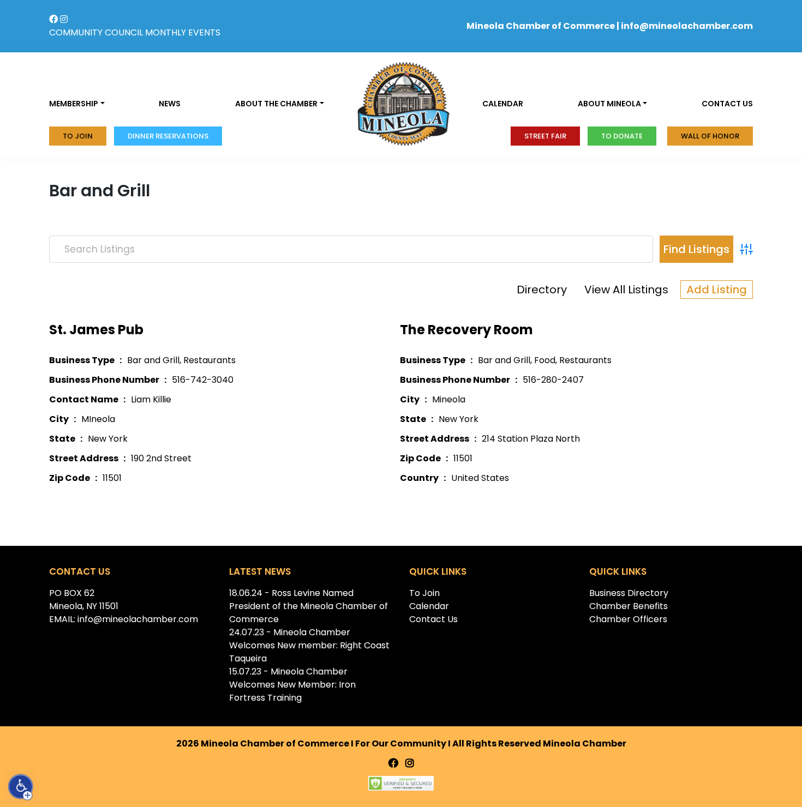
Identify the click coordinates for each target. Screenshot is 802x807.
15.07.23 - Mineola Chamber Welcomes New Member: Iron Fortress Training (292, 684)
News (170, 103)
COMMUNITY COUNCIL (96, 32)
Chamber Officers (628, 619)
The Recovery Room (466, 330)
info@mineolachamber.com (687, 26)
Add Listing (716, 289)
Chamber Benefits (628, 606)
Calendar (502, 103)
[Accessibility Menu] (21, 786)
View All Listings (626, 289)
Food (544, 360)
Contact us (727, 103)
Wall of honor (710, 136)
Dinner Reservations (168, 136)
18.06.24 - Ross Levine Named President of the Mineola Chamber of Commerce (308, 606)
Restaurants (209, 360)
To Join (78, 136)
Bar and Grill (153, 360)
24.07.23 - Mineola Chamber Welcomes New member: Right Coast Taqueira (309, 645)
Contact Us (433, 619)
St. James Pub (96, 330)
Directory (542, 289)
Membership (73, 103)
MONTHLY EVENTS (182, 32)
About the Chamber (276, 103)
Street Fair (545, 136)
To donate (622, 136)
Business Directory (628, 593)
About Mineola (609, 103)
